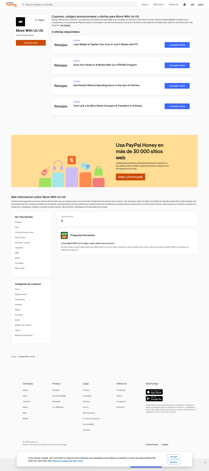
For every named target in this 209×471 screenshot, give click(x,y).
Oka (16, 227)
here (65, 444)
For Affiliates (57, 407)
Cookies (86, 430)
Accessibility (88, 424)
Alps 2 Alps (19, 268)
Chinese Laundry (22, 242)
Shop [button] (144, 4)
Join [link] (192, 4)
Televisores (20, 299)
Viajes (17, 309)
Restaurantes (21, 294)
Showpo (18, 222)
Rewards (173, 4)
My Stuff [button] (158, 4)
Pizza (17, 289)
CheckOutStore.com (24, 232)
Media (25, 418)
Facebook (120, 390)
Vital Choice (20, 237)
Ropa (17, 320)
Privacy (86, 390)
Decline (173, 462)
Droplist (55, 390)
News (25, 407)
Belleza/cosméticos (24, 335)
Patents (86, 401)
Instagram (121, 401)
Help (25, 396)
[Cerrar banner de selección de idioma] (205, 462)
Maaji (17, 258)
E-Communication (91, 418)
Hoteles (18, 304)
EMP (17, 253)
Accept (173, 457)
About (25, 390)
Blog (25, 413)
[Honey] (11, 4)
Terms (85, 407)
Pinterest (120, 407)
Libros (17, 330)
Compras (19, 315)
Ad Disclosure (89, 413)
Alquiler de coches (23, 325)
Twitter (119, 396)
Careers (26, 401)
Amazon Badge (59, 396)
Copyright (87, 396)
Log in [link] (200, 4)
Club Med (19, 263)
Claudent (19, 247)
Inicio (13, 356)
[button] (157, 444)
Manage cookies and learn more (68, 460)
